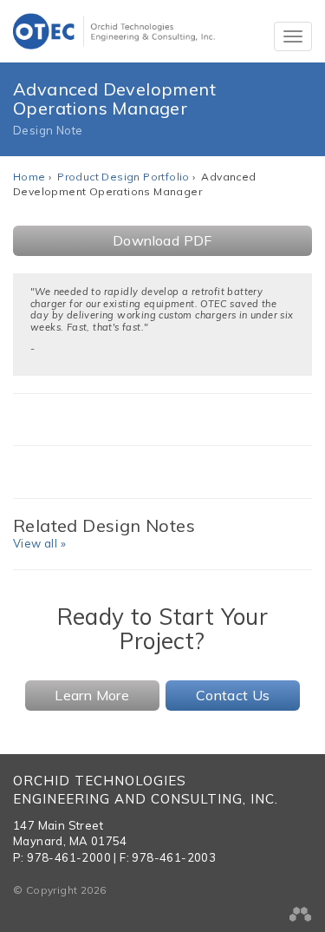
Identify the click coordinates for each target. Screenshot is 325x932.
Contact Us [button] (233, 695)
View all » (39, 543)
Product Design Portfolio (123, 176)
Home (29, 176)
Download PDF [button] (162, 240)
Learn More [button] (92, 695)
